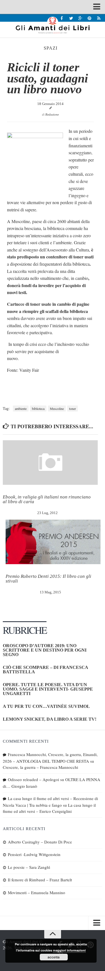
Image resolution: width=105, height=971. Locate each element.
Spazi (50, 48)
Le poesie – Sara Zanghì (29, 867)
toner (72, 408)
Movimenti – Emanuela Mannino (36, 892)
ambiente (21, 408)
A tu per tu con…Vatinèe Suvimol (46, 706)
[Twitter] (70, 17)
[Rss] (98, 17)
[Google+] (80, 17)
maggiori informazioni (69, 950)
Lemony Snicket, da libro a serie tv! (49, 719)
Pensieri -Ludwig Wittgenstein (34, 854)
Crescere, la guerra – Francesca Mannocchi (40, 767)
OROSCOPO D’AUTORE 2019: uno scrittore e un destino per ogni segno (45, 650)
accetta (54, 957)
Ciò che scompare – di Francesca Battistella (45, 669)
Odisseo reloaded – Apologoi (33, 779)
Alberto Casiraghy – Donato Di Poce (40, 842)
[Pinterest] (89, 17)
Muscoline (57, 408)
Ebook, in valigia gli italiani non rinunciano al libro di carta (47, 499)
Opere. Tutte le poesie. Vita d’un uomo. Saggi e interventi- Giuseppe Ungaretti (48, 689)
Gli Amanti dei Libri (52, 25)
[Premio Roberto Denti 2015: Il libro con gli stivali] (53, 542)
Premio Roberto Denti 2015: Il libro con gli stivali (48, 579)
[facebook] (61, 17)
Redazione (52, 114)
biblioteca (38, 408)
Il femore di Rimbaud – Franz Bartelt (40, 879)
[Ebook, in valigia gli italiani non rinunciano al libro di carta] (50, 462)
